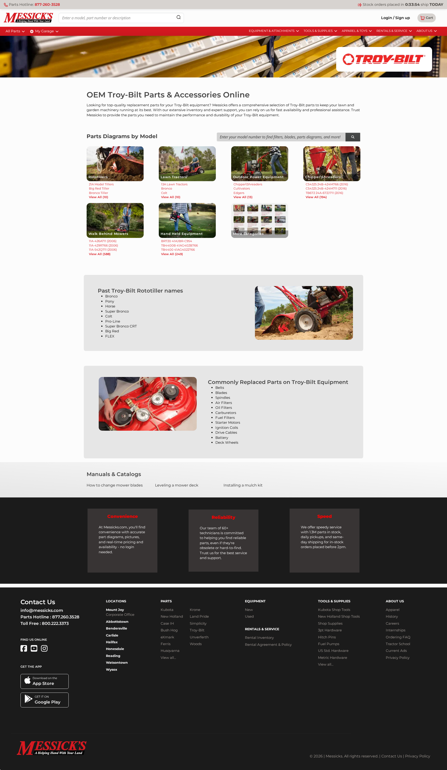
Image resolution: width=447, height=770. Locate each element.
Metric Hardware (332, 657)
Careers (392, 623)
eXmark (167, 637)
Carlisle (112, 635)
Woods (196, 644)
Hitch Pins (327, 637)
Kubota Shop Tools (334, 609)
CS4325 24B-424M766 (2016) (327, 184)
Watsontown (117, 662)
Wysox (111, 669)
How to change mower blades (115, 485)
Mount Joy (115, 610)
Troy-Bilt (197, 630)
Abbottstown (117, 622)
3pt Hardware (330, 630)
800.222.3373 (55, 623)
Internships (395, 630)
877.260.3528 (65, 617)
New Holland (172, 616)
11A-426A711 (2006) (102, 241)
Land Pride (199, 616)
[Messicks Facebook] (23, 648)
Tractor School (398, 644)
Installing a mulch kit (243, 485)
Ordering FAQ (398, 637)
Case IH (167, 623)
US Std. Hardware (333, 650)
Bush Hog (169, 630)
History (392, 616)
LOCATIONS (116, 601)
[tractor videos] (34, 648)
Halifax (112, 642)
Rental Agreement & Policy (268, 644)
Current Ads (396, 650)
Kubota (167, 609)
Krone (195, 609)
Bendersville (116, 628)
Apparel (393, 609)
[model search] (352, 137)
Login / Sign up (395, 18)
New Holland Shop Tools (339, 616)
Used (249, 616)
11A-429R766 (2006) (103, 245)
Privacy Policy (398, 657)
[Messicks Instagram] (44, 648)
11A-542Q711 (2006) (103, 249)
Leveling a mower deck (176, 485)
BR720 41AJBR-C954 (176, 241)
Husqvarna (170, 650)
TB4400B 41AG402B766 (179, 245)
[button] (426, 17)
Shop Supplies (330, 623)
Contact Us (391, 756)
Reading (113, 656)
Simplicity (198, 623)
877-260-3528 (47, 4)
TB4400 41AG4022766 (178, 249)
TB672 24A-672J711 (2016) (324, 193)
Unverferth (199, 637)
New (249, 609)
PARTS (166, 601)
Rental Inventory (259, 637)
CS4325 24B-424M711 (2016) (326, 188)
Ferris (165, 644)
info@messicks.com (41, 610)
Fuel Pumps (328, 644)
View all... (168, 657)
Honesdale (115, 649)
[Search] (178, 17)
